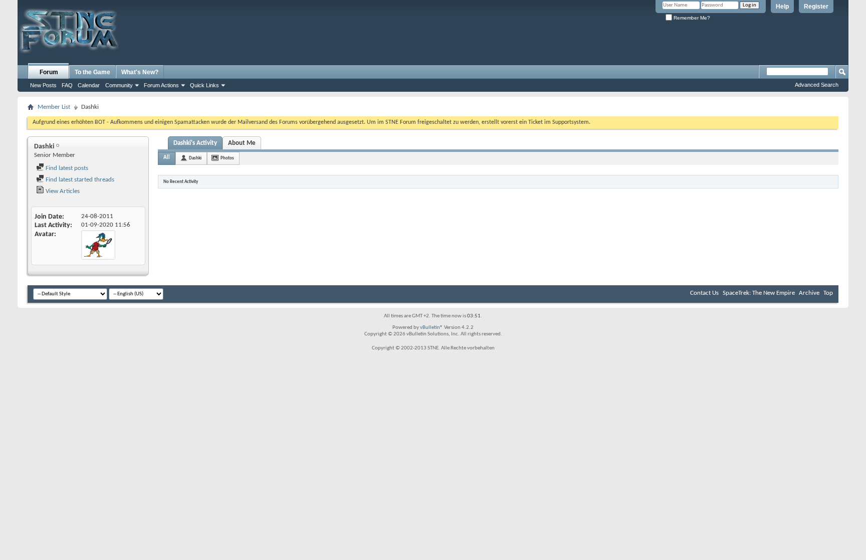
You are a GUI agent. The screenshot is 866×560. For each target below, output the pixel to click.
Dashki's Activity (195, 143)
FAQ (67, 85)
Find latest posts (66, 168)
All (166, 157)
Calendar (89, 85)
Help (782, 6)
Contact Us (704, 293)
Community (119, 85)
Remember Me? (691, 18)
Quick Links (204, 85)
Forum (49, 72)
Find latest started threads (79, 179)
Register (816, 6)
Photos (227, 158)
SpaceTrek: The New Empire (759, 293)
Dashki (195, 158)
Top (828, 293)
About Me (242, 143)
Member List (54, 107)
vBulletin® (431, 327)
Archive (809, 293)
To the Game (92, 72)
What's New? (139, 72)
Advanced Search (816, 85)
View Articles (62, 191)
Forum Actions (161, 85)
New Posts (43, 85)
